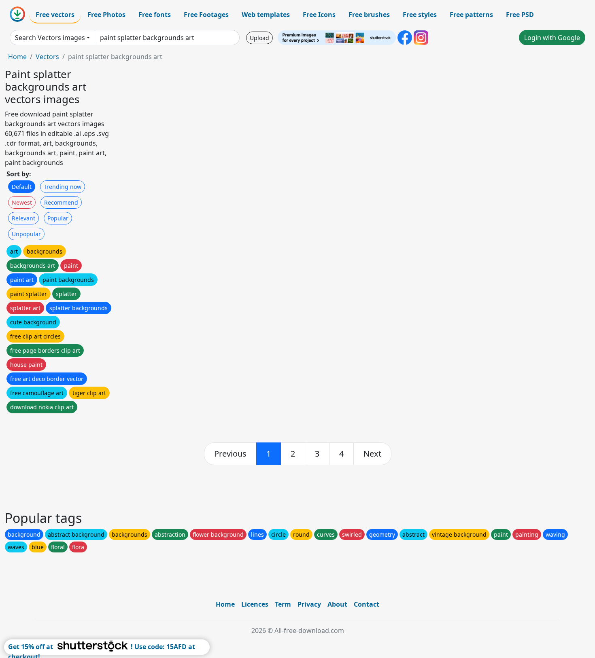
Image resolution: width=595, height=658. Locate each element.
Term (283, 604)
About (337, 604)
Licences (254, 604)
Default (22, 186)
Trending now (62, 186)
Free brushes (369, 14)
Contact (366, 604)
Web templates (266, 14)
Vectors (47, 56)
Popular (57, 218)
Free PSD (520, 14)
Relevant (23, 218)
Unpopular (26, 234)
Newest (22, 202)
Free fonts (154, 14)
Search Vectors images (50, 37)
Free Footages (206, 14)
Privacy (309, 604)
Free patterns (471, 14)
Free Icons (319, 14)
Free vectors (55, 14)
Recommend (61, 202)
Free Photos (106, 14)
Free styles (420, 14)
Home (17, 56)
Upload (259, 38)
